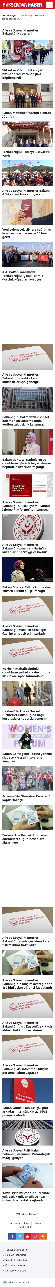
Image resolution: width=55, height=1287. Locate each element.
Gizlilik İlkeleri (26, 1226)
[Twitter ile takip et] (20, 1236)
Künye (27, 1223)
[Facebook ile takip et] (12, 1236)
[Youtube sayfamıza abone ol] (27, 1236)
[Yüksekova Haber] (22, 5)
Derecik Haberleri (15, 1270)
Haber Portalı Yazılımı (18, 1282)
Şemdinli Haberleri (16, 1260)
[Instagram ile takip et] (35, 1236)
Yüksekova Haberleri (17, 1249)
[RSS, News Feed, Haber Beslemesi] (43, 1236)
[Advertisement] (27, 312)
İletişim (37, 1223)
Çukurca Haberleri (15, 1265)
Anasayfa (11, 15)
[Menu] (49, 5)
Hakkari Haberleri (15, 1255)
